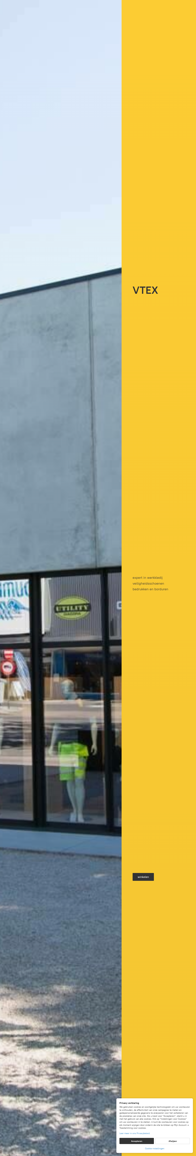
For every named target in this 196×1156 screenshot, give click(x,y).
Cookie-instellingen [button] (154, 1148)
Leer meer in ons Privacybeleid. (134, 1133)
